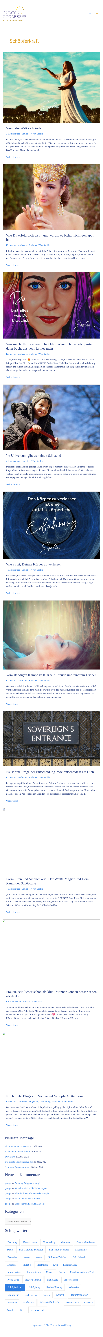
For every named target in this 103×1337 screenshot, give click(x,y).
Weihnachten (72, 1302)
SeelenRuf (13, 1294)
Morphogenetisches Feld (82, 1272)
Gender (39, 1257)
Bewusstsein (30, 1242)
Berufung (12, 1242)
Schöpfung (34, 1287)
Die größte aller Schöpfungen (19, 1162)
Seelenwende (31, 1295)
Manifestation (14, 1272)
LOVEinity (10, 1156)
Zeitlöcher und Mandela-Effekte (30, 1204)
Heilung (11, 1264)
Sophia (60, 1294)
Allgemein (33, 1101)
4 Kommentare (13, 570)
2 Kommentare (13, 461)
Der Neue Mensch (59, 1249)
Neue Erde (13, 1279)
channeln (66, 1242)
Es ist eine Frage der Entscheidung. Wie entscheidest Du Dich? (50, 772)
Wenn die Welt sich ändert (24, 128)
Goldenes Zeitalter (57, 1257)
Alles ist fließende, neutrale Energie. (32, 1193)
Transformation (79, 1294)
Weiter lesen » (13, 157)
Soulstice (26, 133)
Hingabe (26, 1264)
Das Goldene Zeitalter (31, 1249)
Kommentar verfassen (16, 245)
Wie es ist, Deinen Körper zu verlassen (33, 564)
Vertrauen (12, 1302)
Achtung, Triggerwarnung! (17, 1167)
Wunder (11, 1310)
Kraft (55, 1265)
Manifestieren (34, 1272)
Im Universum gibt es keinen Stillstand (33, 456)
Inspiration (42, 1264)
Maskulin (50, 1272)
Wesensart (88, 1302)
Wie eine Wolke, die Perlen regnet (31, 1188)
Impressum (37, 1325)
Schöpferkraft (15, 1287)
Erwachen (13, 1257)
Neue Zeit (52, 1279)
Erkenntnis (81, 1249)
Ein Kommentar (13, 1001)
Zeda (22, 1310)
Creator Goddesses (85, 1242)
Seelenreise (73, 1287)
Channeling (45, 1101)
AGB (46, 1325)
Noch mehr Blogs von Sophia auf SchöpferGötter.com (44, 1096)
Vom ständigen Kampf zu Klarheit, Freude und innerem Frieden (51, 675)
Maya (62, 1272)
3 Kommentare (13, 133)
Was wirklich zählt (50, 1302)
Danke (10, 1249)
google (8, 1183)
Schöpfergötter (71, 1279)
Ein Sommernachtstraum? (17, 1146)
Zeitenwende (38, 1310)
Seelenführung (54, 1287)
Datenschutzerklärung (60, 1325)
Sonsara (46, 1295)
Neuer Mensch (33, 1279)
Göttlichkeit (79, 1257)
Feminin (27, 1257)
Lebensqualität (70, 1264)
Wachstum (28, 1302)
